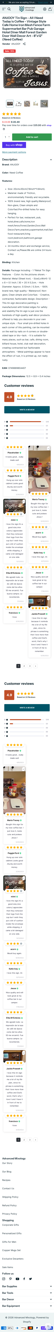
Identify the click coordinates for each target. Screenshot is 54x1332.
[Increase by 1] (9, 134)
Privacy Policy (9, 1213)
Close (27, 1286)
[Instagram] (3, 1278)
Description (9, 159)
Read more (43, 2)
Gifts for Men (9, 1241)
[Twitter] (30, 1279)
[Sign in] (44, 9)
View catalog (3, 9)
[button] (3, 2)
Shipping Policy (10, 1197)
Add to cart (32, 137)
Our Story (7, 1163)
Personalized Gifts (11, 1233)
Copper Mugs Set (11, 1250)
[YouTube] (17, 1279)
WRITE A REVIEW (27, 410)
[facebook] (24, 1279)
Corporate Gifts (10, 1224)
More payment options (14, 152)
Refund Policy (9, 1205)
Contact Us (8, 1188)
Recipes (6, 1180)
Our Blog (6, 1171)
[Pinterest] (10, 1278)
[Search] (9, 9)
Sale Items (7, 1267)
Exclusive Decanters (12, 1258)
